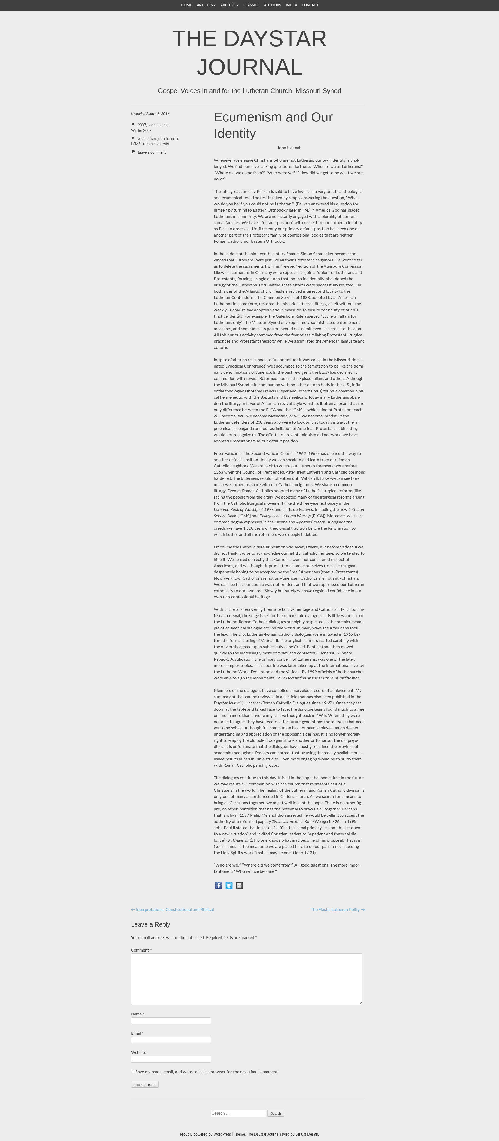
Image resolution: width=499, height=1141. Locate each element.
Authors (272, 5)
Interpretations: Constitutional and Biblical (172, 910)
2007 (142, 125)
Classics (251, 5)
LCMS (136, 144)
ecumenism (147, 139)
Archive (228, 5)
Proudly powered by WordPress (205, 1134)
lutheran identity (155, 144)
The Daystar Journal (249, 52)
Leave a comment (152, 152)
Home (186, 5)
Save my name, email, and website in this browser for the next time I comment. (207, 1072)
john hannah (168, 139)
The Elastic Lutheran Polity (338, 910)
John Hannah (158, 125)
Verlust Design (306, 1134)
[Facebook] (218, 885)
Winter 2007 (141, 131)
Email (137, 1033)
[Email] (239, 885)
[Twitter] (229, 885)
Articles (205, 5)
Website (138, 1053)
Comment (141, 950)
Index (291, 5)
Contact (310, 5)
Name (138, 1014)
